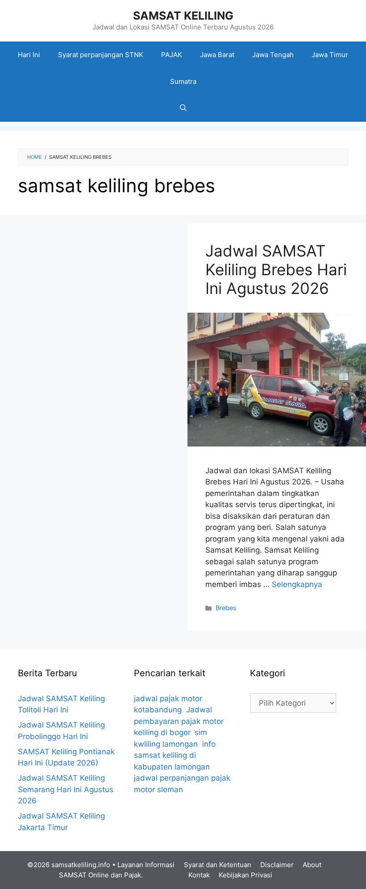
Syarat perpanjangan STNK (100, 54)
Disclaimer (277, 864)
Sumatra (183, 81)
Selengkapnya (297, 584)
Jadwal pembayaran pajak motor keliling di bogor (179, 721)
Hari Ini (29, 54)
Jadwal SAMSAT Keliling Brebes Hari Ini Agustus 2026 (276, 269)
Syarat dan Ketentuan (217, 864)
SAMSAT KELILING (183, 15)
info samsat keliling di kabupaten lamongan (175, 755)
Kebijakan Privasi (245, 875)
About (312, 864)
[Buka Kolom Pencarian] (183, 108)
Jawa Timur (330, 54)
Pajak (132, 875)
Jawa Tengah (273, 54)
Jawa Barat (217, 54)
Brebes (226, 608)
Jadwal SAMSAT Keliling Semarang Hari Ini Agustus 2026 (65, 789)
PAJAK (171, 54)
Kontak (199, 875)
